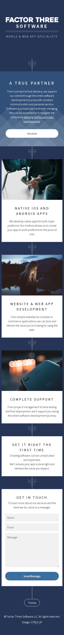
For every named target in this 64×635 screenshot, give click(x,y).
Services (32, 133)
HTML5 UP (36, 622)
